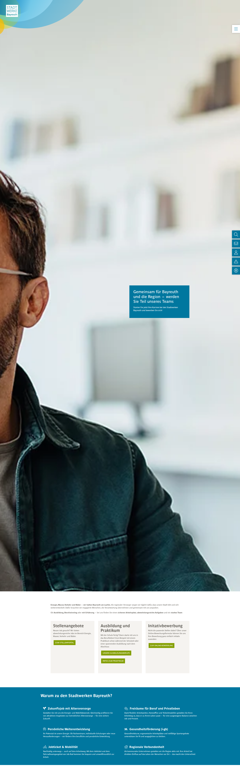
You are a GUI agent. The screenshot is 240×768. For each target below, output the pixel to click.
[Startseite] (12, 11)
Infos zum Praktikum (113, 661)
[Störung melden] (236, 262)
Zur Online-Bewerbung (161, 645)
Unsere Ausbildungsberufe (116, 653)
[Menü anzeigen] (236, 29)
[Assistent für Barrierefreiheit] (236, 271)
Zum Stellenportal (64, 643)
